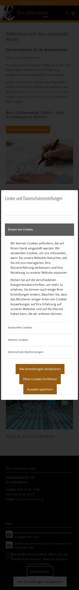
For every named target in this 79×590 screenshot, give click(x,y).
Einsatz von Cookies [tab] (20, 229)
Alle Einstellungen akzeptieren (40, 369)
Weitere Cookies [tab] (18, 340)
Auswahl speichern (40, 389)
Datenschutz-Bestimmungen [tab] (26, 352)
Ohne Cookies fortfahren (40, 379)
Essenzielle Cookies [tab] (20, 327)
